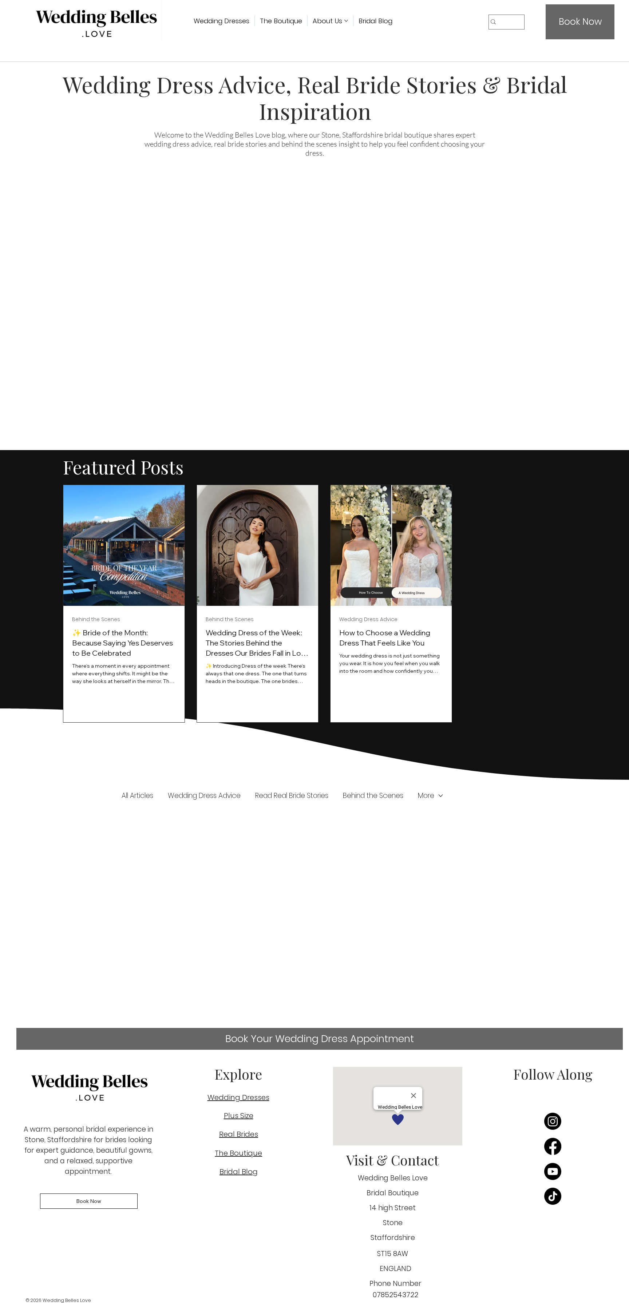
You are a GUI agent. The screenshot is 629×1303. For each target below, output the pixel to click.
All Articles (137, 795)
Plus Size (238, 1116)
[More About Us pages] (346, 21)
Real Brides (238, 1134)
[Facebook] (552, 1146)
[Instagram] (552, 1121)
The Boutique (238, 1153)
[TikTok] (552, 1196)
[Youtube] (552, 1171)
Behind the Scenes (373, 795)
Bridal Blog (238, 1172)
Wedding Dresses (238, 1097)
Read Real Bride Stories (291, 795)
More (426, 795)
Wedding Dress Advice (204, 795)
